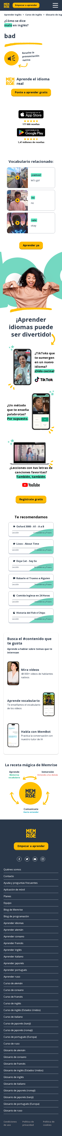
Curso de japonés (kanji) (17, 1023)
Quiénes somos (12, 869)
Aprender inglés (13, 14)
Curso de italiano (13, 1016)
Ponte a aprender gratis (31, 92)
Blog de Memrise (13, 909)
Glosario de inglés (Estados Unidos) (23, 1070)
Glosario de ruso (13, 1110)
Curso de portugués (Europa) (20, 1037)
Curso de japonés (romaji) (18, 1030)
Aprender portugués (15, 970)
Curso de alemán (13, 983)
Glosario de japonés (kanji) (19, 1097)
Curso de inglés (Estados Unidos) (22, 1010)
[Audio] (11, 58)
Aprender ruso (12, 976)
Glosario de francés (14, 1063)
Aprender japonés (14, 963)
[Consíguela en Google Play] (31, 132)
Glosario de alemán (14, 1050)
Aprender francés (13, 943)
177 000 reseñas (31, 124)
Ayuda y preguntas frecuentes (21, 883)
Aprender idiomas (14, 923)
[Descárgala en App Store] (31, 114)
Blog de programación (16, 916)
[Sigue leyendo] (55, 5)
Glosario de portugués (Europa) (21, 1103)
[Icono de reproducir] (17, 177)
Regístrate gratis (31, 499)
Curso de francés (13, 996)
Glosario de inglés (14, 1077)
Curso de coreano (14, 990)
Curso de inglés (33, 14)
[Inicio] (10, 81)
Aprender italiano (13, 956)
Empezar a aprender (26, 5)
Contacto (9, 876)
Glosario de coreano (15, 1057)
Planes (7, 896)
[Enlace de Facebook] (19, 859)
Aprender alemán (13, 929)
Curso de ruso (12, 1043)
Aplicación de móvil (14, 889)
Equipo (7, 903)
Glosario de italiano (14, 1083)
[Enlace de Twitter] (27, 859)
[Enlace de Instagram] (42, 859)
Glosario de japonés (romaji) (19, 1090)
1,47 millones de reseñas (31, 142)
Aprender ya (31, 245)
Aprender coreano (14, 936)
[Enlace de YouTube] (35, 859)
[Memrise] (6, 5)
